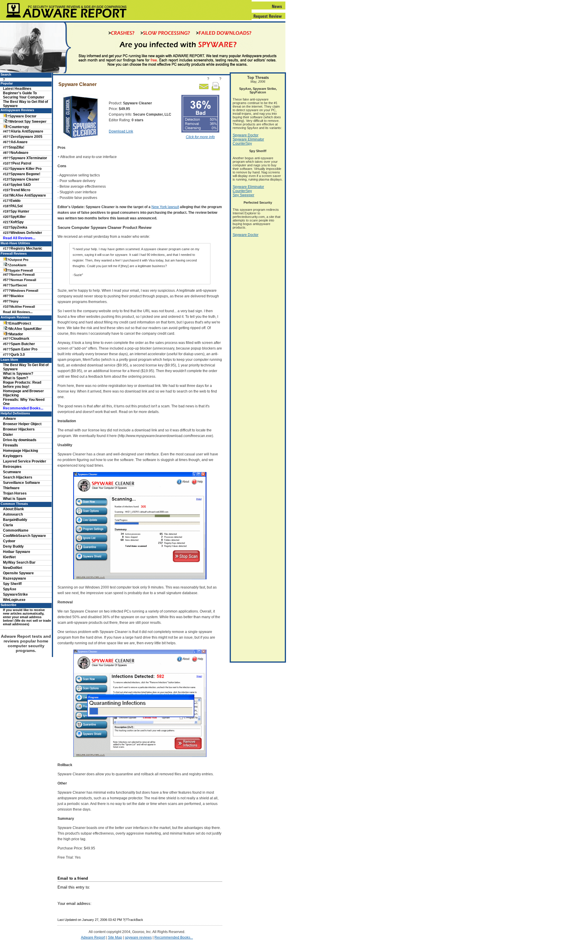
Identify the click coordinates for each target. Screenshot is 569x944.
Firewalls (10, 445)
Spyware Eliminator (248, 139)
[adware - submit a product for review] (268, 18)
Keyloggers (13, 456)
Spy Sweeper (243, 195)
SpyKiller (18, 217)
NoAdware (19, 153)
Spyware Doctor (22, 116)
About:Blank (13, 509)
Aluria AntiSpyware (27, 131)
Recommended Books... (173, 937)
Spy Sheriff (12, 584)
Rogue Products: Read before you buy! (22, 384)
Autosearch (13, 514)
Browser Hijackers (19, 429)
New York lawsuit (165, 207)
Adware (9, 419)
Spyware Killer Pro (25, 169)
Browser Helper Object (22, 424)
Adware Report (93, 937)
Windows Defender (26, 233)
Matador (16, 334)
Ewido (15, 201)
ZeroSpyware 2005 (26, 137)
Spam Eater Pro (24, 349)
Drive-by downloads (19, 440)
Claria (8, 525)
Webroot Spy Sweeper (28, 121)
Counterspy (19, 127)
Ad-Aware (19, 142)
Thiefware (11, 488)
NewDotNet (12, 568)
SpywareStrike (15, 594)
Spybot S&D (20, 185)
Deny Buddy (13, 546)
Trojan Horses (15, 493)
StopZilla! (16, 147)
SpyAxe (9, 589)
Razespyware (14, 578)
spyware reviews (138, 937)
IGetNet (9, 557)
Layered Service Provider (24, 461)
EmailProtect (20, 323)
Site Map (115, 937)
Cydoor (9, 541)
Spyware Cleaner (24, 179)
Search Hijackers (17, 477)
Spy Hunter (19, 211)
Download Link (121, 131)
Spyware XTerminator (29, 158)
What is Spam (14, 499)
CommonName (15, 530)
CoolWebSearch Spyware (24, 536)
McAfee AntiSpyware (28, 195)
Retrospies (12, 467)
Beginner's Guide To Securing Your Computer (23, 95)
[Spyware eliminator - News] (268, 8)
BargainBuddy (15, 520)
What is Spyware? (18, 373)
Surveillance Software (21, 483)
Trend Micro (20, 190)
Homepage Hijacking (20, 451)
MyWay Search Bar (19, 562)
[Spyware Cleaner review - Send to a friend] (203, 89)
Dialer (8, 435)
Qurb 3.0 (18, 355)
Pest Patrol (21, 163)
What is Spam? (15, 378)
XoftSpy (17, 222)
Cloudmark (20, 339)
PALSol (16, 206)
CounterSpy (242, 143)
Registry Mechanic (26, 248)
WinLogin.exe (14, 600)
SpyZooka (18, 227)
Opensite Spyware (18, 573)
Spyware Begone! (25, 174)
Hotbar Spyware (16, 552)
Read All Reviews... (19, 238)
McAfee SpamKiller (25, 329)
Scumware (12, 472)
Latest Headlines (17, 89)
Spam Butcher (23, 344)
